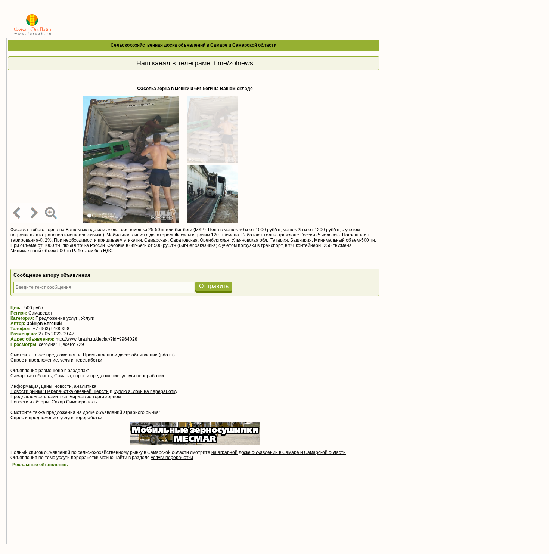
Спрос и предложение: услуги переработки (56, 360)
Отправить (214, 286)
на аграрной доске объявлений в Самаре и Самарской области (278, 452)
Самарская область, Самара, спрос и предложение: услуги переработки (87, 375)
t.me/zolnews (233, 63)
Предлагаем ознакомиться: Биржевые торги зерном (65, 396)
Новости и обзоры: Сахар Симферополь (53, 402)
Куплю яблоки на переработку (145, 391)
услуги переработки (172, 457)
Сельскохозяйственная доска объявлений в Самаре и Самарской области (193, 45)
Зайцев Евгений (44, 323)
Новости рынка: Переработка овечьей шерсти (59, 391)
